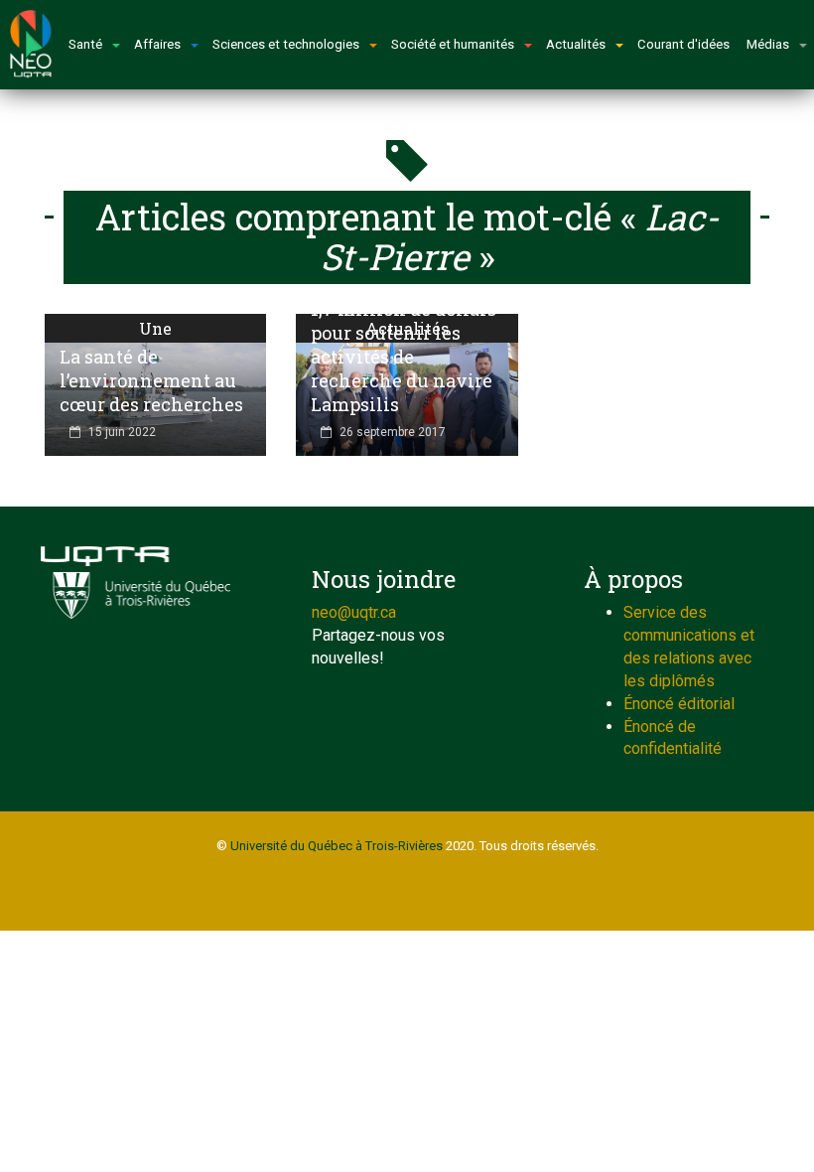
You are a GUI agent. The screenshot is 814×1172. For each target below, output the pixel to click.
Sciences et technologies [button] (285, 44)
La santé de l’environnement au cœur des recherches (151, 380)
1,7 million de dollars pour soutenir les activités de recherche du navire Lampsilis (403, 356)
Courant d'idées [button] (683, 44)
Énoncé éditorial (679, 703)
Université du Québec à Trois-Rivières (336, 845)
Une (155, 328)
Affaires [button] (157, 44)
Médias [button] (767, 44)
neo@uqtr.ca (354, 612)
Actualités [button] (576, 44)
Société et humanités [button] (452, 44)
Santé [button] (85, 44)
